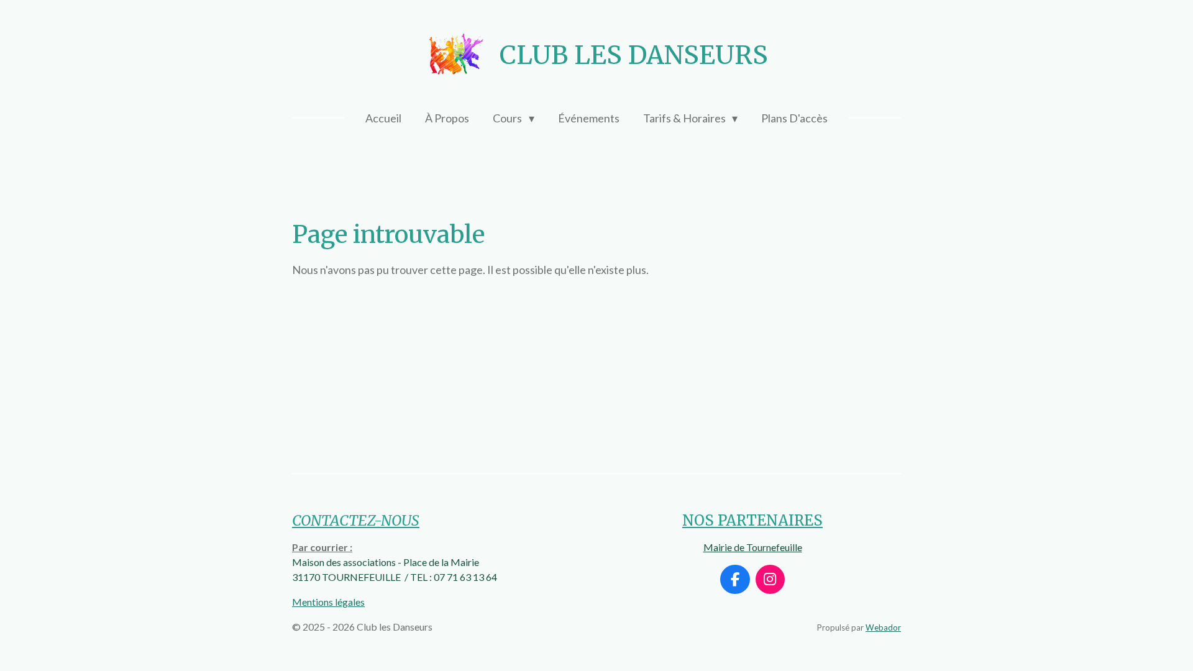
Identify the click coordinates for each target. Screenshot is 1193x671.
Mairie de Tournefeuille (752, 547)
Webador (883, 627)
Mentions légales (328, 602)
